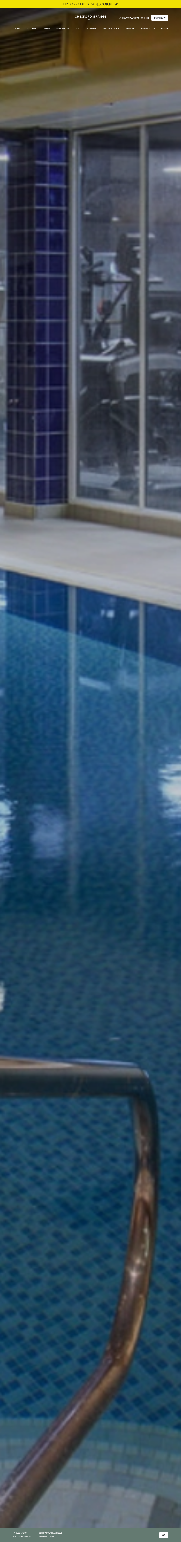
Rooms (16, 29)
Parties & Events (111, 29)
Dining (46, 29)
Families (130, 29)
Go (163, 1535)
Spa (77, 29)
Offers (164, 29)
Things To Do (148, 29)
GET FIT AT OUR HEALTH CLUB (50, 1535)
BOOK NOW (159, 18)
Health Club (62, 29)
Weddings (91, 29)
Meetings (31, 29)
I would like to (20, 1535)
